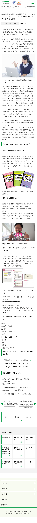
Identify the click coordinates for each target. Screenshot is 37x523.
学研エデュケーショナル (6, 438)
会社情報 (4, 494)
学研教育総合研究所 (6, 462)
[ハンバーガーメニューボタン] (33, 2)
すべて (4, 417)
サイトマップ (27, 513)
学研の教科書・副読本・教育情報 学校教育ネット (6, 450)
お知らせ (16, 417)
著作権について (10, 513)
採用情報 (4, 505)
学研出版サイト (18, 438)
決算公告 (4, 499)
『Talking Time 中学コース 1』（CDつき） (16, 360)
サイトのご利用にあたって (13, 511)
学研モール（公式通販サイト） (18, 449)
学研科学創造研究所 (18, 462)
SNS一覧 (28, 462)
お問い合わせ (19, 513)
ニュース (28, 417)
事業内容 (4, 488)
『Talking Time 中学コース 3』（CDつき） (16, 367)
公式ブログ (29, 448)
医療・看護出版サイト (30, 438)
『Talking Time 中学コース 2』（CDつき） (16, 363)
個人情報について (26, 511)
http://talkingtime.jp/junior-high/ (11, 301)
